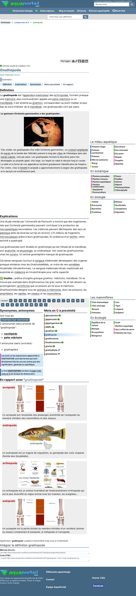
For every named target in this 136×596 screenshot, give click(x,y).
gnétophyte (51, 350)
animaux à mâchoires (49, 289)
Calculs (82, 11)
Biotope (95, 328)
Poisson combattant (97, 151)
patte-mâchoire (61, 99)
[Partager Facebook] (79, 61)
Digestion (119, 212)
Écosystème (98, 332)
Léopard (119, 309)
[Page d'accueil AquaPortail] (20, 6)
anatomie (10, 250)
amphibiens (6, 293)
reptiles (22, 293)
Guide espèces (47, 11)
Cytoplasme (121, 208)
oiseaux (35, 293)
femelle (23, 168)
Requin (118, 157)
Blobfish (119, 164)
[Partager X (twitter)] (83, 61)
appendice (29, 95)
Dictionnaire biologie (23, 11)
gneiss (48, 346)
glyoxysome (51, 315)
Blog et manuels (66, 11)
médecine (19, 272)
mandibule (36, 106)
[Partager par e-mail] (73, 61)
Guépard (119, 312)
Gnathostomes (53, 342)
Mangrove (97, 335)
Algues (118, 185)
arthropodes (61, 95)
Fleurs (118, 176)
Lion (117, 302)
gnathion (37, 103)
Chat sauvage (98, 305)
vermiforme (23, 286)
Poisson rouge (98, 146)
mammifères (54, 293)
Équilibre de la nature (98, 324)
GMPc (48, 327)
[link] (20, 4)
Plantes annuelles (100, 176)
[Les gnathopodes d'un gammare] (44, 131)
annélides (74, 264)
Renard (95, 309)
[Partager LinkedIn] (86, 61)
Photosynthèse (122, 187)
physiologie (26, 250)
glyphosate (51, 319)
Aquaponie (97, 189)
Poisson (95, 156)
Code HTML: (5, 555)
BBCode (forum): (7, 550)
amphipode (82, 150)
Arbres (118, 182)
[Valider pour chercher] (132, 4)
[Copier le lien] (76, 61)
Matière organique (124, 326)
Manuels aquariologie (59, 572)
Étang (94, 163)
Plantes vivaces (100, 179)
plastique (5, 233)
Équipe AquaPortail (56, 587)
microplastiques (9, 229)
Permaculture (99, 192)
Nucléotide (120, 205)
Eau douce (120, 146)
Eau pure (119, 153)
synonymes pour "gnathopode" (15, 320)
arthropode (10, 463)
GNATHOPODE (14, 371)
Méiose (118, 202)
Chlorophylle (121, 190)
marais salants (8, 157)
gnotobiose (51, 354)
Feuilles (118, 179)
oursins (14, 254)
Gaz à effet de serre (124, 329)
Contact (50, 579)
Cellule (95, 202)
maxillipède (6, 103)
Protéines (96, 212)
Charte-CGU (98, 578)
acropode (9, 387)
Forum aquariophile (100, 11)
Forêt (117, 322)
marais (7, 153)
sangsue (39, 260)
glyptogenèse (52, 323)
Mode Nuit (120, 11)
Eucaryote (97, 205)
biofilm (73, 236)
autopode (9, 501)
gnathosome (52, 338)
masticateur (42, 95)
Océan (95, 166)
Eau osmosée (121, 150)
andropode (10, 425)
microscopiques (9, 236)
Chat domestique (100, 302)
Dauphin (119, 160)
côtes (60, 153)
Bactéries (96, 208)
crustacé (72, 150)
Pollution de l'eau (123, 333)
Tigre (117, 305)
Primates (96, 312)
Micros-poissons (100, 160)
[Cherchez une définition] (85, 17)
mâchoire (10, 99)
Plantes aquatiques (101, 182)
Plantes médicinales (98, 186)
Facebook (98, 585)
